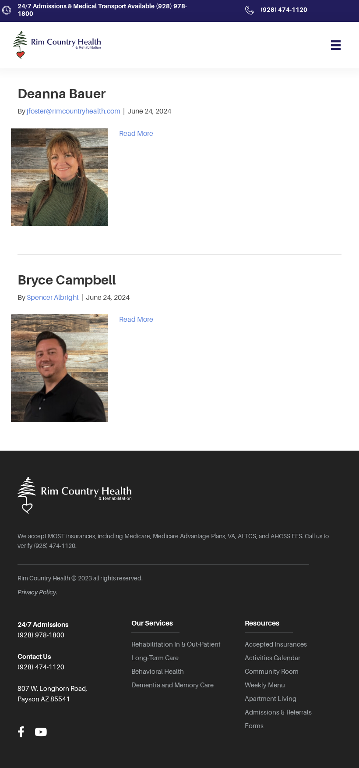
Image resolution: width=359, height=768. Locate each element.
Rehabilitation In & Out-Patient (176, 644)
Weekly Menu (265, 685)
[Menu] (335, 45)
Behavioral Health (157, 671)
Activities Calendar (272, 657)
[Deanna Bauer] (59, 177)
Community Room (272, 671)
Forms (254, 725)
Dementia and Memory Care (172, 685)
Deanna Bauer (62, 93)
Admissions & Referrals (278, 712)
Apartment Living (270, 698)
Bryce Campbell (67, 280)
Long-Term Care (155, 657)
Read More (136, 134)
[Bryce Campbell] (59, 368)
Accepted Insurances (276, 644)
